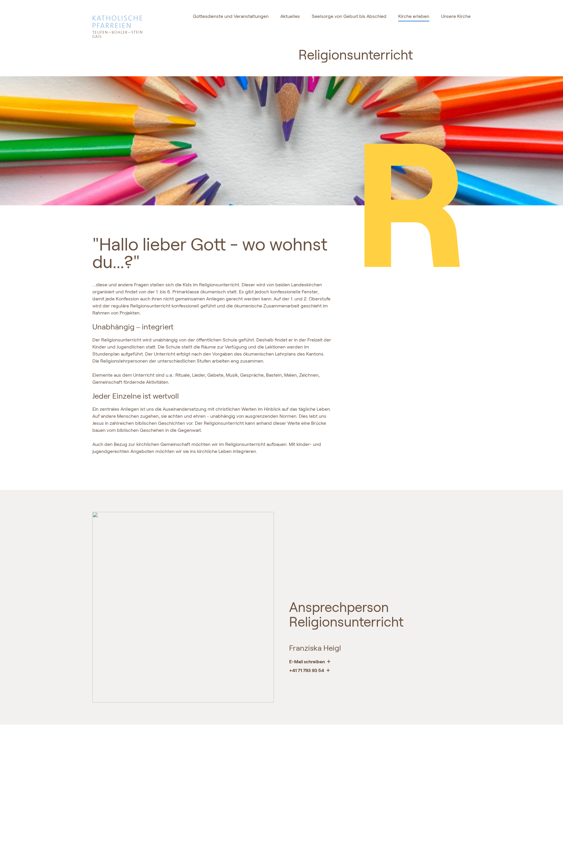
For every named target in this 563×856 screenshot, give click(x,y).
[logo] (130, 23)
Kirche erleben (413, 16)
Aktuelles (290, 16)
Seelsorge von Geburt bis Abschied (349, 16)
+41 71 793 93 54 (307, 670)
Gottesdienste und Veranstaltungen (231, 16)
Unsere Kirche (456, 16)
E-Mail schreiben (307, 661)
